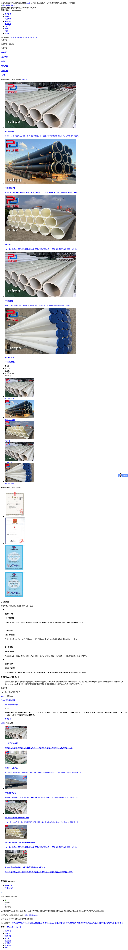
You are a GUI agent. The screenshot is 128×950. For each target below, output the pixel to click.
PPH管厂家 (9, 885)
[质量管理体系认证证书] (66, 558)
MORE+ (3, 696)
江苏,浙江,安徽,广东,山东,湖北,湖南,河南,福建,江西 (30, 923)
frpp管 (28, 3)
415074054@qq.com (31, 915)
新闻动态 (8, 936)
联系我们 (8, 943)
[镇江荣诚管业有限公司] (9, 5)
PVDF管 (4, 66)
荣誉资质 (8, 941)
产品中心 (8, 933)
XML (6, 947)
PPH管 (4, 52)
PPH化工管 (33, 37)
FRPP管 (4, 57)
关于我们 (8, 938)
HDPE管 (4, 71)
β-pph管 (13, 37)
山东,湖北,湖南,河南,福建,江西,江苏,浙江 (62, 923)
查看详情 (8, 719)
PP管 (3, 61)
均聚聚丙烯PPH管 (22, 37)
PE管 (3, 75)
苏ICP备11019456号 (14, 927)
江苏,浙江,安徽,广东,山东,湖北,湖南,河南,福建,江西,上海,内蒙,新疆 (100, 923)
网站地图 (8, 945)
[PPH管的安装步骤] (8, 700)
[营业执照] (66, 503)
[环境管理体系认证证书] (66, 585)
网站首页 (8, 931)
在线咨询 (24, 79)
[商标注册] (66, 531)
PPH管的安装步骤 (11, 705)
